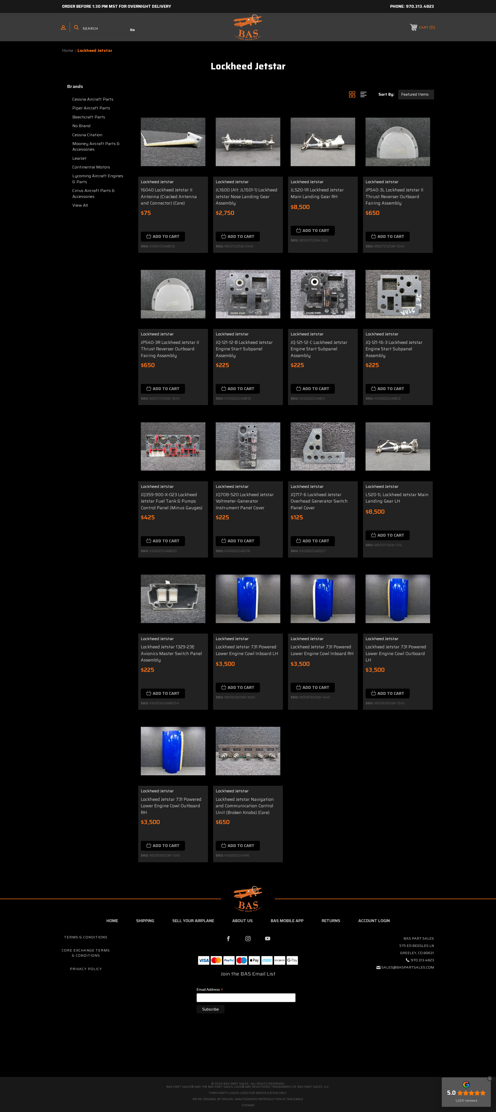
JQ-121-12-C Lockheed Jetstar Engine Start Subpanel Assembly (319, 349)
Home (112, 920)
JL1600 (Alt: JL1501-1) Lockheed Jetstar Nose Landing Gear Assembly (246, 196)
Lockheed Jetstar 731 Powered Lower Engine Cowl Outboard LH (396, 653)
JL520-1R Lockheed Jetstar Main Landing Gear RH (317, 193)
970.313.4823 (420, 6)
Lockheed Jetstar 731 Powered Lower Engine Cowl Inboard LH (247, 650)
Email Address (210, 990)
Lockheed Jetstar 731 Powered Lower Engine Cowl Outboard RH (171, 806)
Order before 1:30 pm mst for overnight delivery (116, 6)
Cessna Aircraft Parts (92, 99)
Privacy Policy (86, 969)
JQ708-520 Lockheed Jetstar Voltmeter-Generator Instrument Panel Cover (245, 501)
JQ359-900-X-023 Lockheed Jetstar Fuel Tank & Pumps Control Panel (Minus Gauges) (171, 501)
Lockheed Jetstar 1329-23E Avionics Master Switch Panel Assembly (171, 653)
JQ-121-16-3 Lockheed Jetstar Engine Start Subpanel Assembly (394, 349)
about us (242, 920)
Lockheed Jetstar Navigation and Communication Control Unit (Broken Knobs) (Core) (245, 806)
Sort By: (386, 94)
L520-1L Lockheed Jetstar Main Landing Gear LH (397, 498)
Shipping (145, 920)
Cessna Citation (87, 135)
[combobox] (107, 28)
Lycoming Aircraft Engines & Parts (97, 179)
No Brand (81, 126)
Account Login (374, 920)
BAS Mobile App (287, 920)
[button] (248, 1055)
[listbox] (416, 94)
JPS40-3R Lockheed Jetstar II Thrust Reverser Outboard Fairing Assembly (170, 349)
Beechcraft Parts (88, 117)
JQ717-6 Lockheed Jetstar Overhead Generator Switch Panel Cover (319, 501)
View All (80, 205)
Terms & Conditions (85, 937)
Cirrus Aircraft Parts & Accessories (93, 193)
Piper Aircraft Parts (91, 108)
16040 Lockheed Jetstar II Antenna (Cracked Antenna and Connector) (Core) (169, 196)
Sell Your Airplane (193, 920)
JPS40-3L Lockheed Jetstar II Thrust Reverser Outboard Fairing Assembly (394, 196)
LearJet (79, 158)
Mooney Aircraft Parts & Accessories (96, 146)
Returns (331, 920)
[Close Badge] (489, 1078)
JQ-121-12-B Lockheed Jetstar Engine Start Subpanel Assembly (244, 349)
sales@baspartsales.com (407, 967)
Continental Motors (91, 167)
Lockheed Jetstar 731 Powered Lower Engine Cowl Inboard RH (322, 650)
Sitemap (248, 1105)
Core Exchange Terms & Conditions (86, 952)
